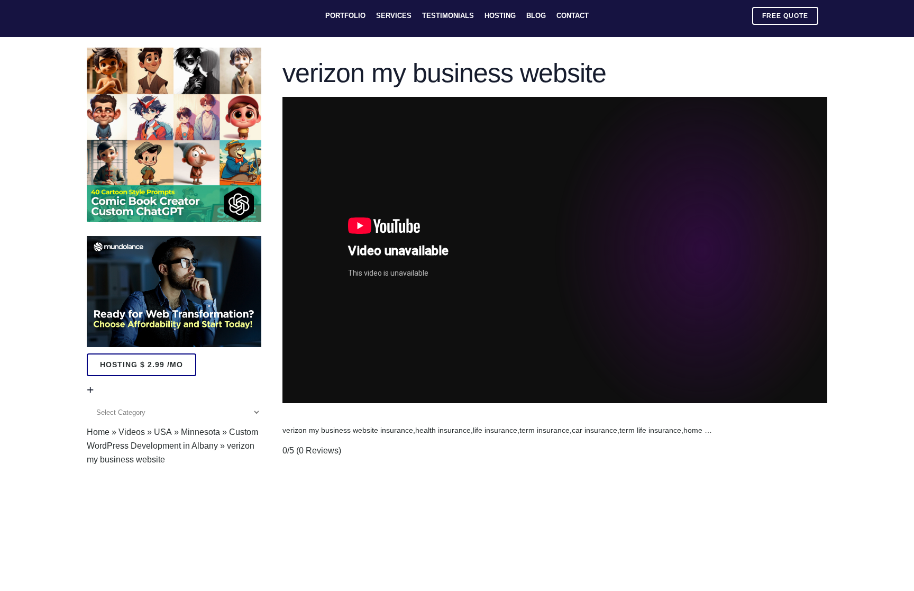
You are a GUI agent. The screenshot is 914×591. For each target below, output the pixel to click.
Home (98, 432)
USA (163, 432)
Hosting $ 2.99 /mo (141, 364)
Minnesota (200, 432)
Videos (131, 432)
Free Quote (785, 16)
